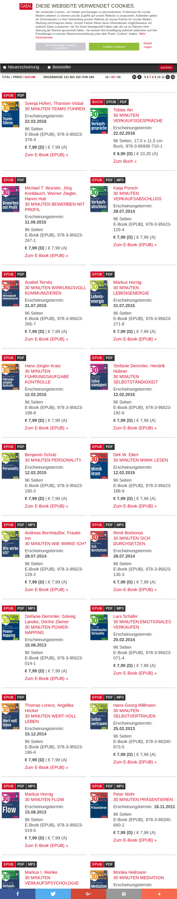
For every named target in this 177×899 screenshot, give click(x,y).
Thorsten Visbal (68, 103)
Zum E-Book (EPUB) (45, 154)
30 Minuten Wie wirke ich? (55, 543)
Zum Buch (123, 161)
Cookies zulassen (114, 46)
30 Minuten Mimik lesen (140, 460)
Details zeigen (148, 45)
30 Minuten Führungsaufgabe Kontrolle (47, 376)
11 (163, 77)
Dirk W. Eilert (125, 454)
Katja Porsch (125, 188)
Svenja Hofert (38, 103)
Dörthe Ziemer (55, 621)
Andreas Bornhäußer (45, 532)
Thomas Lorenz (40, 705)
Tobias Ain (123, 109)
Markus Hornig (127, 282)
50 (119, 77)
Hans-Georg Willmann (134, 705)
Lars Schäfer (125, 616)
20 (113, 77)
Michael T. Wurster (43, 188)
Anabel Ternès (38, 282)
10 (107, 77)
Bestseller (61, 67)
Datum (30, 77)
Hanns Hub (35, 198)
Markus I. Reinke (41, 872)
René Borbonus (128, 532)
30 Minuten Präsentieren (143, 799)
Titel (6, 77)
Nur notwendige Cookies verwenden (61, 47)
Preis (17, 77)
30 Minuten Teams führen (55, 108)
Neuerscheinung (23, 67)
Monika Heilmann (129, 872)
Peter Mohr (124, 794)
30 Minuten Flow (44, 799)
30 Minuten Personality (53, 460)
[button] (17, 894)
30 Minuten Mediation (138, 877)
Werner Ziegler (61, 193)
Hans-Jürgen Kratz (43, 365)
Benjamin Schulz (41, 454)
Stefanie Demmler (130, 365)
